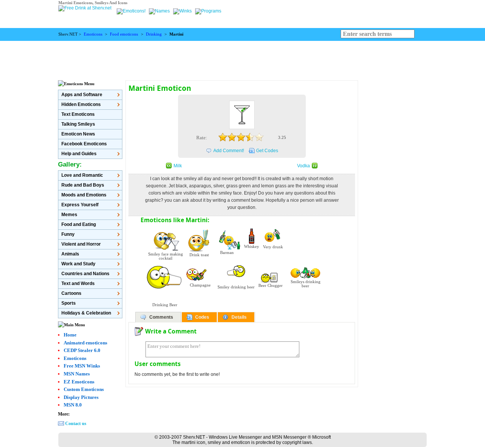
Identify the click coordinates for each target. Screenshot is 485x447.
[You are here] (132, 11)
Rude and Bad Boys (82, 185)
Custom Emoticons (84, 389)
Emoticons (93, 34)
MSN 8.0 (73, 405)
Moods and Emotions (83, 195)
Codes (202, 317)
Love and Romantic (82, 175)
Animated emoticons (85, 343)
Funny (68, 234)
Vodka (303, 165)
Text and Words (78, 283)
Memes (69, 214)
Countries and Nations (85, 273)
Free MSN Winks (82, 366)
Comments (161, 317)
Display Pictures (81, 397)
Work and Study (78, 263)
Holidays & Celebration (86, 313)
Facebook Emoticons (84, 143)
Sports (68, 303)
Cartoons (71, 293)
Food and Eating (78, 224)
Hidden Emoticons (81, 104)
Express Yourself (80, 204)
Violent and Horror (81, 244)
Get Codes (267, 150)
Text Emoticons (78, 114)
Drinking (154, 34)
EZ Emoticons (79, 382)
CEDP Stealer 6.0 (82, 350)
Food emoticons (124, 34)
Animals (70, 254)
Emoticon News (78, 134)
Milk (178, 165)
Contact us (75, 423)
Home (70, 335)
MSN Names (77, 374)
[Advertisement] (242, 58)
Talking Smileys (78, 124)
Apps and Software (81, 94)
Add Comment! (228, 150)
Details (239, 317)
